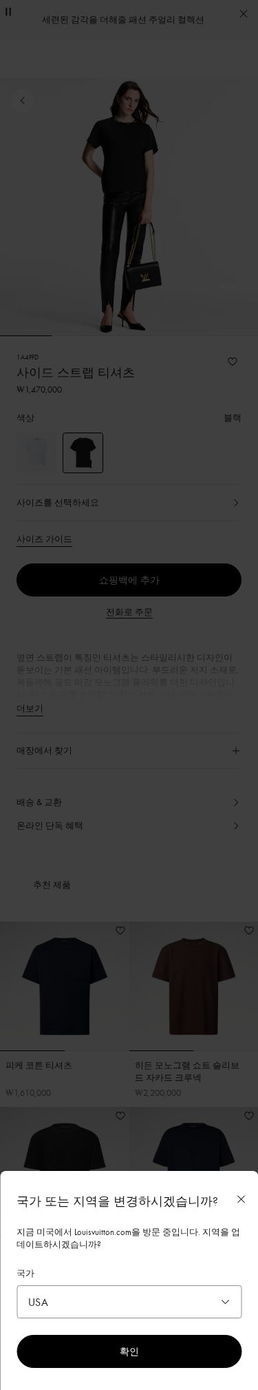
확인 (129, 1351)
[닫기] (240, 1199)
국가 (25, 1272)
